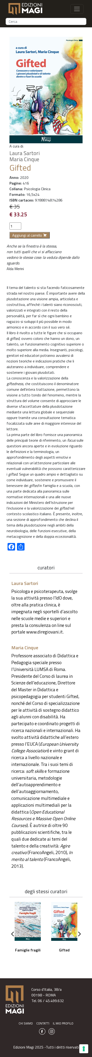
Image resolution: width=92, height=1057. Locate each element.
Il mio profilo (63, 1023)
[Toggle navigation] (77, 9)
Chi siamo (26, 1023)
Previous (12, 934)
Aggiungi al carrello (27, 235)
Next (79, 934)
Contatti (42, 1023)
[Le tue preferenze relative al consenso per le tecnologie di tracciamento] (83, 1048)
